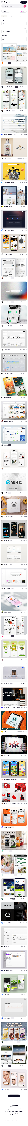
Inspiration (20, 1109)
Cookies (22, 1121)
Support (21, 1111)
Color (2, 28)
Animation (11, 16)
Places (14, 1123)
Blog (13, 1111)
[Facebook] (12, 1114)
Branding (19, 16)
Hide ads (19, 158)
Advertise (24, 158)
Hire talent (14, 1109)
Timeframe (4, 35)
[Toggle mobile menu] (2, 2)
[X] (10, 1114)
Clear (25, 28)
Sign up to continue (14, 1096)
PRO (9, 63)
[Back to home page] (7, 2)
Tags (2, 20)
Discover (4, 16)
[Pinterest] (17, 1114)
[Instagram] (15, 1114)
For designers (8, 1109)
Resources (19, 1123)
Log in (23, 2)
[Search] (24, 6)
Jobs (7, 1123)
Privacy (18, 1121)
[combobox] (9, 6)
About (16, 1111)
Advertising (8, 1111)
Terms (13, 1121)
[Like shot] (20, 63)
